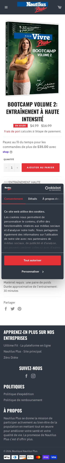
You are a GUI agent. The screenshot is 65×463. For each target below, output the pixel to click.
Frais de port (12, 131)
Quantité (9, 159)
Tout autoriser (32, 260)
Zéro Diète (11, 357)
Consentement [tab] (13, 198)
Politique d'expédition (19, 394)
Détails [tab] (32, 198)
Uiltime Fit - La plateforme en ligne (27, 345)
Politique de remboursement (23, 400)
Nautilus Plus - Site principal (23, 351)
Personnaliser (30, 271)
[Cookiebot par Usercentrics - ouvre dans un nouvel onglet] (46, 188)
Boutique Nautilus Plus (24, 451)
